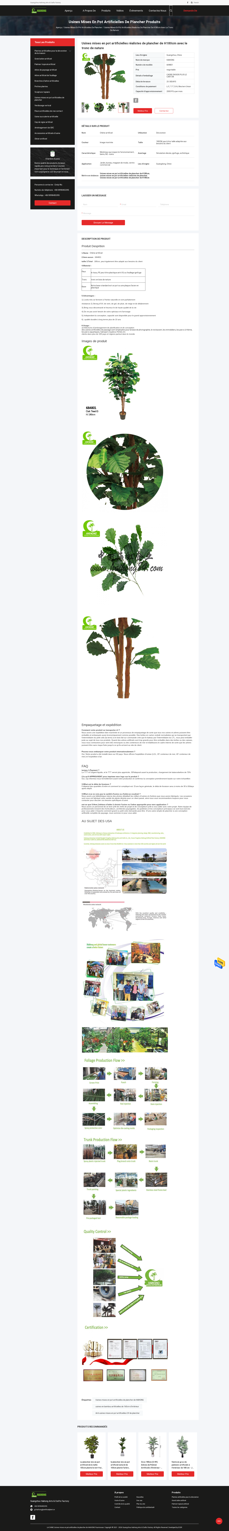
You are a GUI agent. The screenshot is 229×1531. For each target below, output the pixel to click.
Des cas (139, 1500)
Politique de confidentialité (145, 1507)
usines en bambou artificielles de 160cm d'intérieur (117, 1406)
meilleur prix (143, 111)
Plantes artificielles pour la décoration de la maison (51, 52)
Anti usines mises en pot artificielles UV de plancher (118, 1413)
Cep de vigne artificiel (44, 122)
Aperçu (59, 27)
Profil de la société (120, 1497)
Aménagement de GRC (44, 128)
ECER (180, 1527)
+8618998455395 (61, 190)
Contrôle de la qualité (122, 1504)
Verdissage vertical (43, 105)
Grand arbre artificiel (43, 59)
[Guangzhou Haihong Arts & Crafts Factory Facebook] (188, 2)
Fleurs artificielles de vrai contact (49, 111)
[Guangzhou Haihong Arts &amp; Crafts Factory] (39, 11)
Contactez (164, 111)
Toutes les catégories (179, 1507)
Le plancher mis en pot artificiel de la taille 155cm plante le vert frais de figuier (91, 1465)
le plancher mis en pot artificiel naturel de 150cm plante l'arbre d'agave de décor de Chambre (120, 1465)
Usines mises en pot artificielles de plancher (83, 27)
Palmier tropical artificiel (45, 64)
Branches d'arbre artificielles (47, 81)
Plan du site (140, 1504)
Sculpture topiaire (42, 92)
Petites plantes (41, 86)
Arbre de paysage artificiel (46, 70)
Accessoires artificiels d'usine (47, 133)
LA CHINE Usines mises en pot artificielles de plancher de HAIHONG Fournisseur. (76, 1527)
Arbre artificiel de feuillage (46, 75)
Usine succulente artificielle (46, 117)
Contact (52, 203)
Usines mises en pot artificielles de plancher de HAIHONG (120, 1400)
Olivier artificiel (41, 139)
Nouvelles (140, 1497)
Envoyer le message (103, 222)
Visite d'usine (119, 1500)
